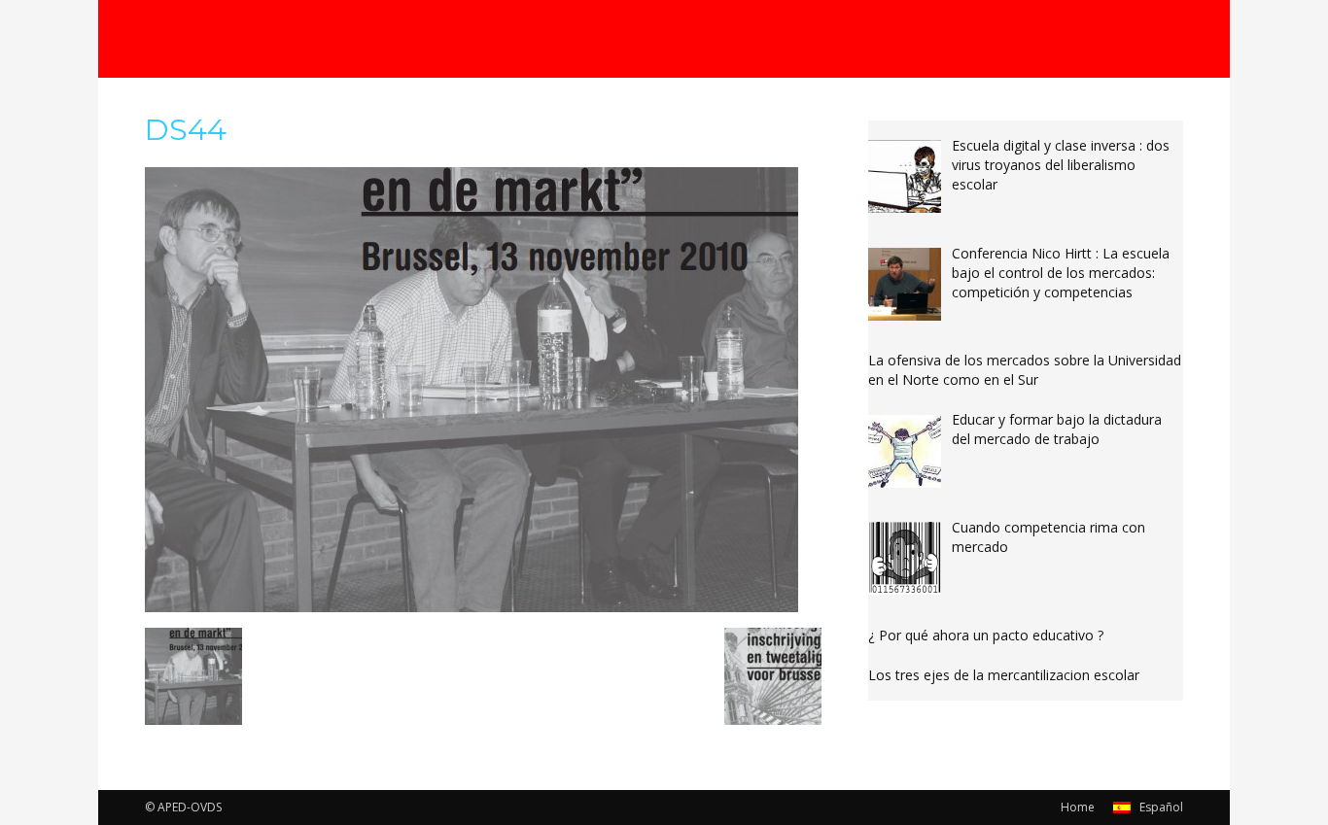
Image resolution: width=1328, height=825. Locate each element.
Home (1078, 807)
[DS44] (471, 607)
